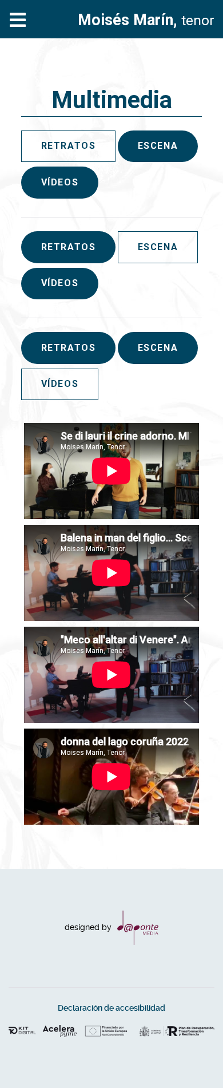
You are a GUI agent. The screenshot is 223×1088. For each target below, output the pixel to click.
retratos (68, 247)
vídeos (60, 182)
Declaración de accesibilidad (111, 1008)
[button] (192, 1056)
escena (158, 145)
